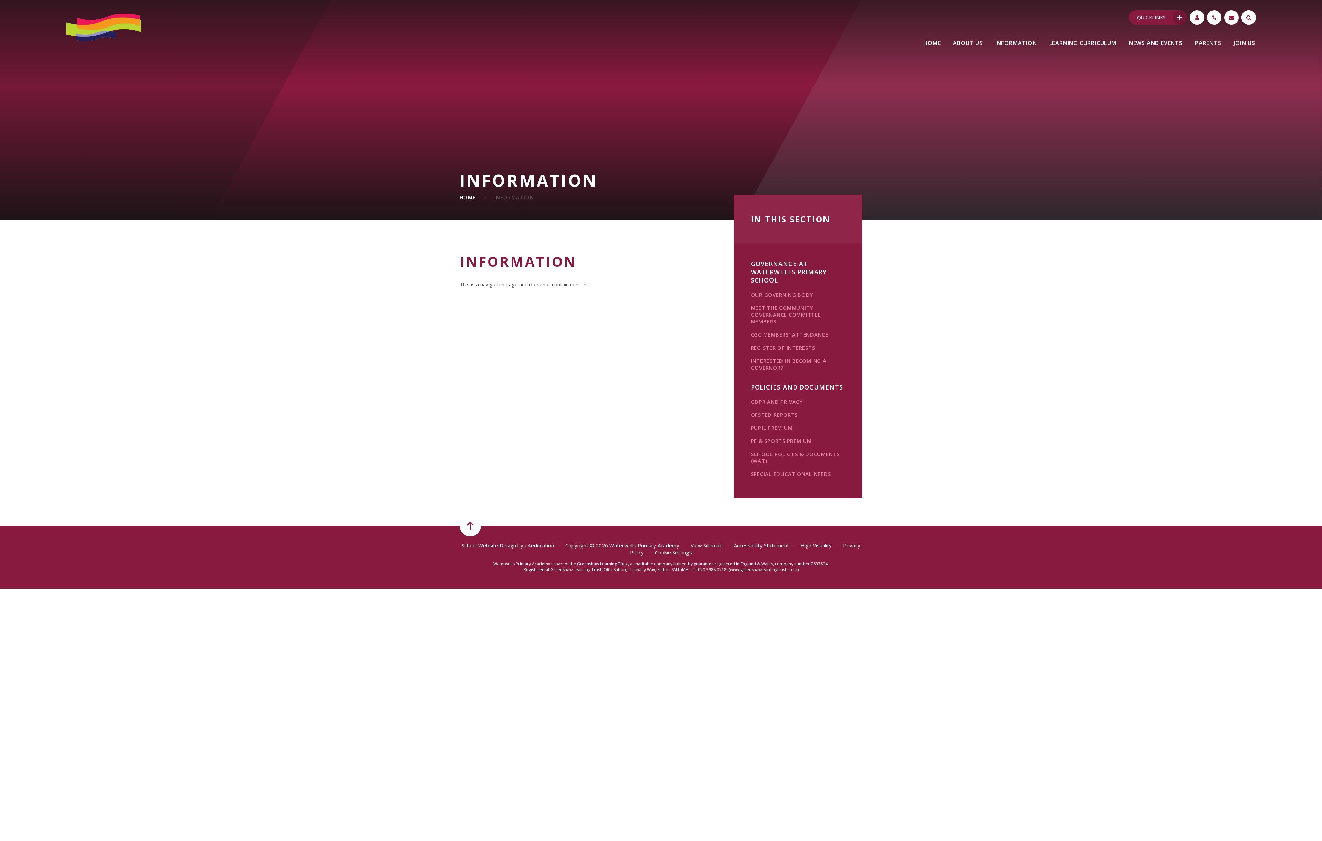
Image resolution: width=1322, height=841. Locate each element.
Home (468, 197)
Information (514, 197)
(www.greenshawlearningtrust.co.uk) (763, 570)
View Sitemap (707, 545)
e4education (539, 545)
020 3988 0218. (712, 570)
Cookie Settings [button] (673, 552)
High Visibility (816, 545)
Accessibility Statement (761, 545)
